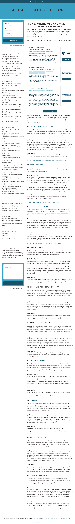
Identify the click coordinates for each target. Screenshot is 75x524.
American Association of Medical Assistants (12, 247)
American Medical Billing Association (10, 250)
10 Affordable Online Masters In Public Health (13, 181)
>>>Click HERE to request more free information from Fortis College (43, 202)
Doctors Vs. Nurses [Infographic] (9, 205)
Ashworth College (39, 475)
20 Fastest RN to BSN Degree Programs (11, 83)
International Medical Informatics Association (12, 255)
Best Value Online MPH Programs (10, 118)
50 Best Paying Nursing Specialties (10, 54)
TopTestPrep (5, 237)
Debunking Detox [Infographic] (9, 208)
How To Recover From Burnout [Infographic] (12, 203)
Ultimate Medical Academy (41, 126)
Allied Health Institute (40, 438)
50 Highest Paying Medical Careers (10, 56)
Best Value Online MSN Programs (10, 119)
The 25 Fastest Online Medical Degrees (11, 53)
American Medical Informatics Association (12, 252)
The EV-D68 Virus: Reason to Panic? (11, 68)
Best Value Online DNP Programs (10, 85)
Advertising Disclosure (49, 518)
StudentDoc (5, 235)
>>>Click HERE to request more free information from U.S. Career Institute (44, 243)
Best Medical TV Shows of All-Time (10, 61)
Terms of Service (60, 518)
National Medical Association (9, 257)
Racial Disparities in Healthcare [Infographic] (12, 206)
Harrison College (37, 400)
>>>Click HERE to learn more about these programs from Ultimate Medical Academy (46, 160)
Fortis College (36, 165)
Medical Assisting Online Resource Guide (11, 222)
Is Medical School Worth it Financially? (11, 75)
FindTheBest (5, 233)
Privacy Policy (38, 518)
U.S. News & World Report (8, 238)
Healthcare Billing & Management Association (13, 254)
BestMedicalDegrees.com (38, 10)
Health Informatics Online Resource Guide (12, 220)
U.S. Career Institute (39, 206)
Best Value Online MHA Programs (10, 121)
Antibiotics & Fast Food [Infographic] (11, 210)
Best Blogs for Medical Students (9, 218)
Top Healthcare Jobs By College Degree (11, 66)
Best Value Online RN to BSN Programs (11, 104)
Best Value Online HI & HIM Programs (11, 116)
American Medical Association (9, 248)
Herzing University (38, 360)
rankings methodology (35, 122)
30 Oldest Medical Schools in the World (11, 73)
